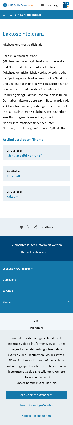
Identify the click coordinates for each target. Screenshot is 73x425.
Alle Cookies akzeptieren (36, 395)
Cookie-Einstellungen (39, 371)
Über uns (8, 302)
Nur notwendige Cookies (36, 405)
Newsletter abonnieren (35, 252)
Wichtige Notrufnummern (18, 268)
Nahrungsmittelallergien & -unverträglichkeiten (34, 128)
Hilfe (36, 321)
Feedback (47, 227)
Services (8, 291)
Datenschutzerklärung (41, 383)
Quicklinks (9, 279)
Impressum (36, 327)
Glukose (14, 84)
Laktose (50, 67)
